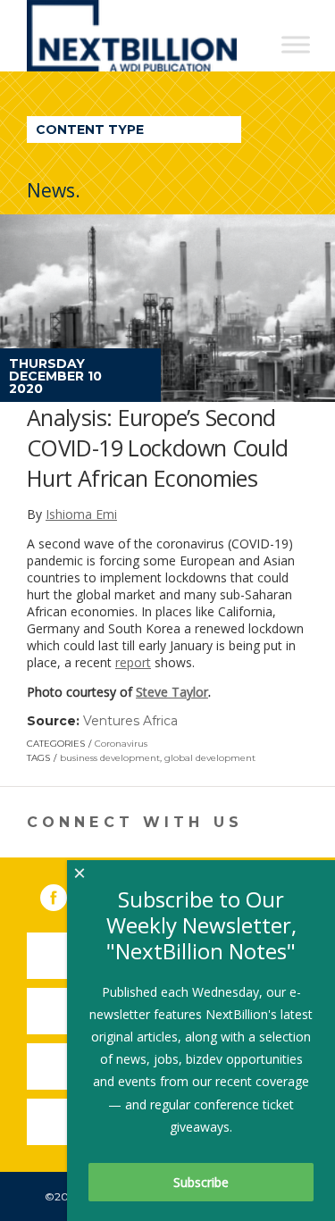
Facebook (66, 894)
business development (110, 758)
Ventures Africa (130, 721)
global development (209, 758)
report (133, 662)
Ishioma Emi (81, 514)
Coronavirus (121, 743)
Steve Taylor (172, 691)
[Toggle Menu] (295, 44)
